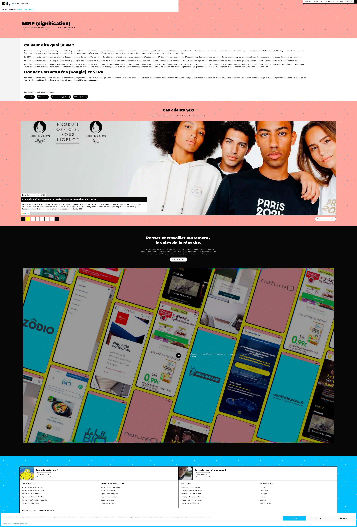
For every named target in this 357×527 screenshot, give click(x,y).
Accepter (294, 518)
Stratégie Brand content (190, 487)
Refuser (318, 518)
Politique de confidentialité (20, 523)
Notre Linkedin (266, 503)
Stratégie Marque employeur (191, 490)
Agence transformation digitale (34, 500)
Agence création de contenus (33, 490)
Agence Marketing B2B (109, 493)
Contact (349, 1)
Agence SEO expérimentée (31, 493)
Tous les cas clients (325, 219)
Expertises (318, 1)
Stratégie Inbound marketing (192, 497)
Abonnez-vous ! (203, 474)
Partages (340, 1)
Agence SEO (30, 97)
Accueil (5, 9)
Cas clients (329, 1)
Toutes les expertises (31, 503)
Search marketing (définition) (61, 97)
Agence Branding (107, 500)
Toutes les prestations (190, 503)
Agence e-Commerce (108, 490)
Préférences (342, 518)
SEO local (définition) (80, 97)
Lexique (13, 9)
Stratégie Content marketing (192, 493)
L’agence (307, 1)
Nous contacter (44, 474)
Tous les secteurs (108, 503)
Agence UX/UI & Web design (32, 487)
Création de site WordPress (191, 500)
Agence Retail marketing (111, 487)
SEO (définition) (43, 97)
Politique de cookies (8, 523)
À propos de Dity (178, 259)
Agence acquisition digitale (33, 497)
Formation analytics (46, 510)
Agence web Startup (108, 497)
